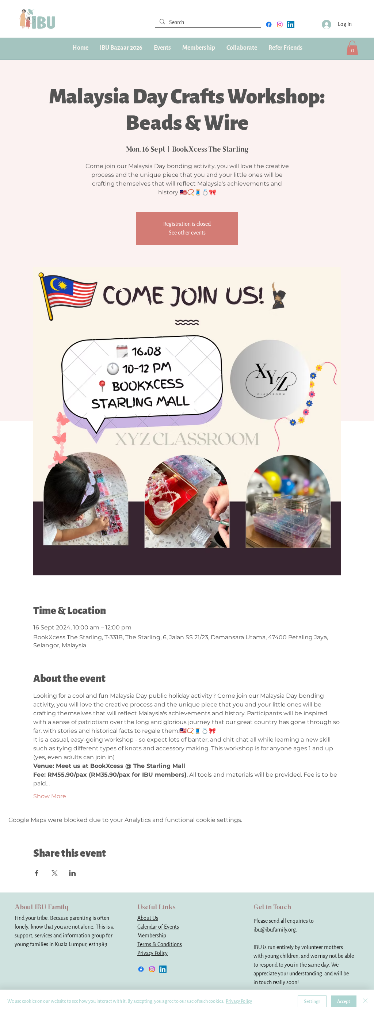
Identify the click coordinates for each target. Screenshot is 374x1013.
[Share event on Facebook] (36, 873)
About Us (147, 918)
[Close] (365, 1001)
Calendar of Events (158, 926)
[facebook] (268, 24)
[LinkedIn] (290, 24)
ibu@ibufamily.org (274, 929)
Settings (312, 1001)
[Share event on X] (54, 873)
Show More (49, 796)
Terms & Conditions (159, 944)
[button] (198, 48)
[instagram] (279, 24)
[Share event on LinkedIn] (72, 873)
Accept (343, 1001)
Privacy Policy (152, 953)
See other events (187, 232)
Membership (151, 935)
